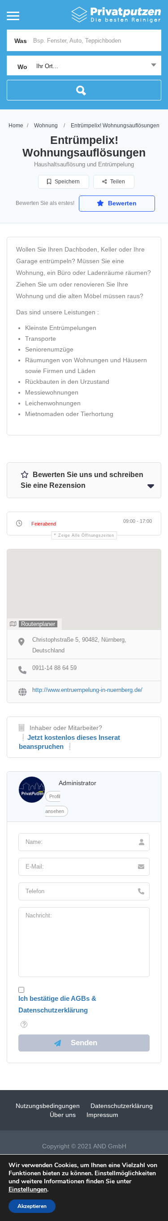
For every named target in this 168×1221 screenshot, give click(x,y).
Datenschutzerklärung (121, 1105)
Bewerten (121, 203)
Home (16, 125)
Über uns (63, 1114)
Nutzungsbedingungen (48, 1105)
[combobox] (84, 66)
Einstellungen (28, 1190)
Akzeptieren (32, 1206)
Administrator (77, 782)
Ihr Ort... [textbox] (47, 66)
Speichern (66, 181)
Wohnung (46, 125)
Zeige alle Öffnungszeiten (86, 535)
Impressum (102, 1114)
